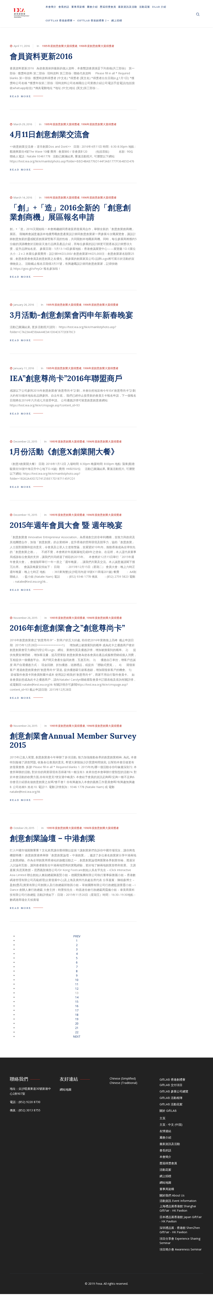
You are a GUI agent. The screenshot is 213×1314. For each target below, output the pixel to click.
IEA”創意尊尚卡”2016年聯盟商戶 (66, 378)
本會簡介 (51, 6)
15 (76, 1002)
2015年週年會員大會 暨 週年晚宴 (66, 525)
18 (76, 1015)
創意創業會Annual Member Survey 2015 (73, 740)
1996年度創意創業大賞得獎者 (96, 46)
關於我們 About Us (172, 1195)
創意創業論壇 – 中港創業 (52, 838)
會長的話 (63, 6)
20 (76, 1023)
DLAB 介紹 (159, 6)
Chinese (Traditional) (123, 1083)
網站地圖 (65, 1089)
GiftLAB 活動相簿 (171, 1098)
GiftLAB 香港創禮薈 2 (92, 20)
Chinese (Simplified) (123, 1078)
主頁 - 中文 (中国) (171, 1124)
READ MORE (20, 96)
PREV (76, 936)
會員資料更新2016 (41, 56)
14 (76, 997)
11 (76, 984)
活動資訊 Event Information (178, 1201)
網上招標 (116, 20)
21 (76, 1028)
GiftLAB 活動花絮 (171, 1104)
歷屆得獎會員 (108, 6)
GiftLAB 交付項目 (171, 1085)
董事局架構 (78, 6)
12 (76, 988)
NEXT (76, 1036)
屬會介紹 (92, 6)
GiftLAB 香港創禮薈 (59, 20)
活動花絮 (144, 6)
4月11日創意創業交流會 (50, 134)
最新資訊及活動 (127, 6)
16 (76, 1006)
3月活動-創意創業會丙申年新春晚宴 (71, 315)
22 (76, 1032)
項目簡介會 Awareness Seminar (181, 1249)
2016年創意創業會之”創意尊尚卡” (67, 628)
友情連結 (165, 1131)
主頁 (162, 1118)
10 (76, 980)
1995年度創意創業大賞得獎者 (59, 46)
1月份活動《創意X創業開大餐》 (64, 451)
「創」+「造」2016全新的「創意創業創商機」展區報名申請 (70, 212)
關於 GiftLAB (168, 1111)
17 (76, 1010)
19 (76, 1019)
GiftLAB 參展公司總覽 (174, 1091)
